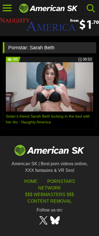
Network (49, 188)
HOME (30, 181)
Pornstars (61, 181)
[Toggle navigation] (7, 8)
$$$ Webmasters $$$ (49, 194)
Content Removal (50, 201)
